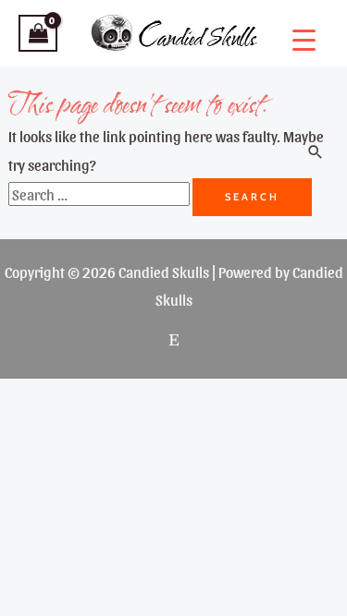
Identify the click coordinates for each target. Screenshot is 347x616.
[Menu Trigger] (304, 39)
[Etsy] (173, 339)
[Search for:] (100, 194)
